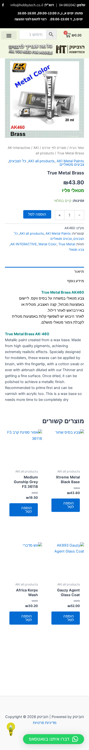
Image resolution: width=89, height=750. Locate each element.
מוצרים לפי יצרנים (54, 148)
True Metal (66, 244)
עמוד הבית (76, 148)
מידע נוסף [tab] (75, 281)
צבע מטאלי (76, 249)
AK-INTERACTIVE (23, 244)
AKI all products (41, 161)
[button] (9, 35)
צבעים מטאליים (72, 164)
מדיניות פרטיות (44, 723)
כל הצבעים (17, 161)
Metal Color (48, 244)
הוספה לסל (37, 214)
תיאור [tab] (79, 271)
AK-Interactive (19, 148)
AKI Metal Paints (70, 161)
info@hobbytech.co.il (26, 4)
